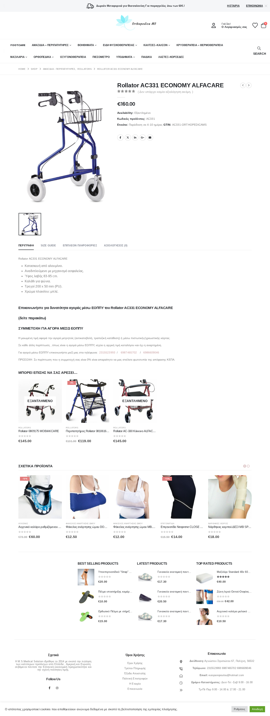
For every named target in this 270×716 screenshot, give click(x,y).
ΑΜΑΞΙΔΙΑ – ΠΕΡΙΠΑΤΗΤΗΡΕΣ (50, 45)
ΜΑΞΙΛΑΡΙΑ (17, 57)
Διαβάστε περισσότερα (55, 385)
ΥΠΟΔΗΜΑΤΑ (124, 57)
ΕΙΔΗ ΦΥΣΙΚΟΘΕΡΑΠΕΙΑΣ (118, 45)
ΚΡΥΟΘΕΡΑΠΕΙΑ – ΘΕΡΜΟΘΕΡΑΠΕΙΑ (200, 45)
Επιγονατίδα (167, 523)
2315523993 (107, 352)
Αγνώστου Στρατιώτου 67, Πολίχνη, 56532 (229, 660)
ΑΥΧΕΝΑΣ (23, 523)
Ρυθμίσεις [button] (239, 709)
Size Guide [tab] (48, 245)
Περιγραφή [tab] (26, 245)
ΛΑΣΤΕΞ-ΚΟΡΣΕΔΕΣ (171, 57)
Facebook (120, 137)
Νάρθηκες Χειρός (218, 523)
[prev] (243, 85)
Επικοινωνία (254, 6)
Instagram (57, 688)
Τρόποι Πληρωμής (135, 668)
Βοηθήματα (86, 45)
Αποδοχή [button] (257, 709)
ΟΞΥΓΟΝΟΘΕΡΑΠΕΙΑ (73, 57)
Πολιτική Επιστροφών (135, 678)
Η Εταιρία (233, 6)
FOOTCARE (17, 45)
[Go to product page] (87, 497)
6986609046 (151, 352)
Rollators (24, 428)
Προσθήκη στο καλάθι (102, 385)
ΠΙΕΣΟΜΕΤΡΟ (101, 57)
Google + (143, 137)
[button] (259, 51)
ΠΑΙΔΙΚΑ (146, 57)
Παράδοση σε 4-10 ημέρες (146, 124)
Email (150, 137)
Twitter (128, 137)
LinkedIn (135, 137)
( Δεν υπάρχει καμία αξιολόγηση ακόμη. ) (165, 91)
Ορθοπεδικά (42, 57)
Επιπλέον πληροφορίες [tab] (80, 245)
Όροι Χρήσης (135, 663)
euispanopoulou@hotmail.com (226, 675)
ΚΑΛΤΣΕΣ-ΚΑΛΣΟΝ (155, 45)
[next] (249, 85)
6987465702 (129, 352)
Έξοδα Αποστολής (135, 673)
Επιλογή (102, 481)
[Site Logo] (135, 22)
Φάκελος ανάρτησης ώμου (80, 523)
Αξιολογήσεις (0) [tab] (115, 245)
